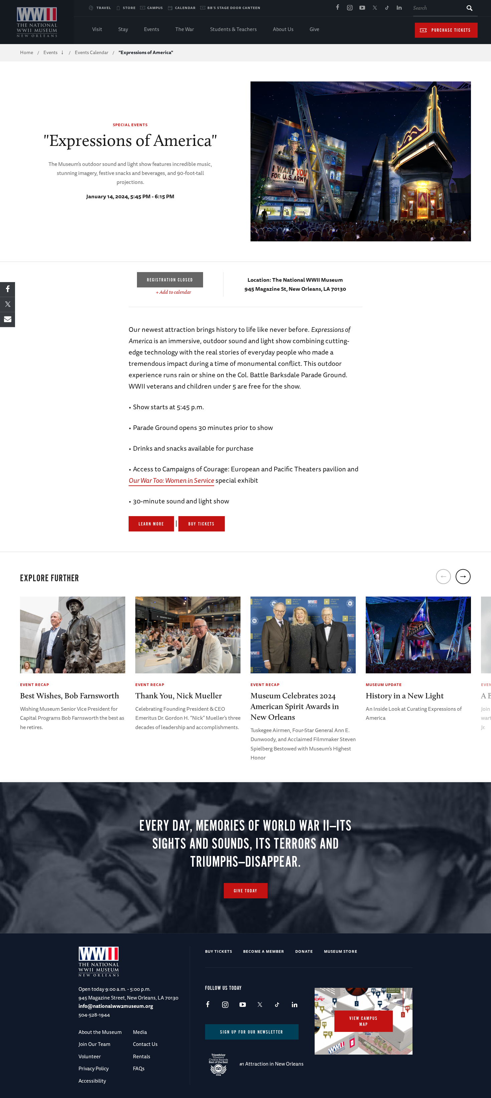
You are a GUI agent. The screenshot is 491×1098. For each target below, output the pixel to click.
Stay (123, 29)
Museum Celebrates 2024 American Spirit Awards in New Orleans (295, 706)
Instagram (350, 8)
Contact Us (145, 1044)
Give (314, 29)
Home (26, 52)
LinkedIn (399, 8)
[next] (463, 576)
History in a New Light (405, 695)
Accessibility (92, 1081)
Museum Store (340, 951)
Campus (155, 7)
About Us (283, 29)
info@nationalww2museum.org (115, 1006)
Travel (104, 7)
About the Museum (100, 1032)
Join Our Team (94, 1044)
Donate (304, 951)
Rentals (141, 1056)
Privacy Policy (93, 1068)
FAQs (139, 1068)
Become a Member (263, 951)
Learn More (151, 524)
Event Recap (34, 684)
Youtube (362, 8)
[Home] (37, 22)
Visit (97, 29)
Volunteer (89, 1056)
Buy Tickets (201, 524)
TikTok (387, 8)
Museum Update (384, 684)
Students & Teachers (233, 29)
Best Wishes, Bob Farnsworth (69, 695)
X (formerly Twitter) (374, 8)
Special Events (130, 125)
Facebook (337, 8)
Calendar (185, 7)
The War (184, 29)
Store (129, 7)
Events (151, 29)
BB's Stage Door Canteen (234, 7)
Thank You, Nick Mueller (178, 695)
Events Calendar (91, 52)
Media (140, 1032)
